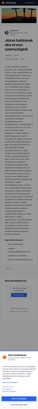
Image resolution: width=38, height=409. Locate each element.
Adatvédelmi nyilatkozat (9, 391)
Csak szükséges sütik (19, 405)
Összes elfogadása (19, 399)
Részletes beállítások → (10, 382)
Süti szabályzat (6, 389)
